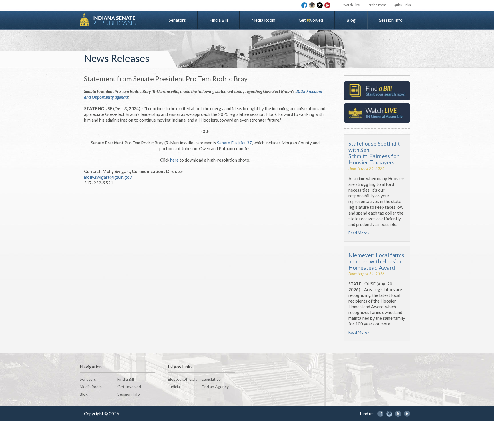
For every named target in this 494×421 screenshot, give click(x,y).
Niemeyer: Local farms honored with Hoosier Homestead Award (376, 261)
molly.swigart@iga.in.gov (108, 177)
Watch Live (351, 5)
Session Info (391, 20)
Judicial (174, 386)
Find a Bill (218, 20)
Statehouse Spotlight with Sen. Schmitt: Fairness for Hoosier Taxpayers (374, 153)
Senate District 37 (234, 142)
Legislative (211, 379)
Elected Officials (182, 379)
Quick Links (402, 5)
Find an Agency (215, 386)
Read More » (359, 233)
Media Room (263, 20)
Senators (177, 20)
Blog (351, 20)
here (174, 159)
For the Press (377, 5)
